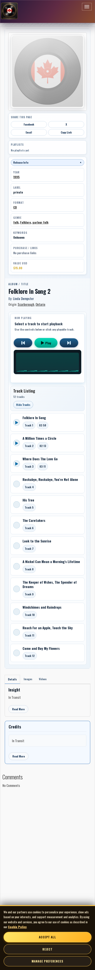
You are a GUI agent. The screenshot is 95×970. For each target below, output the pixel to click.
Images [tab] (28, 679)
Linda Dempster (23, 298)
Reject (47, 949)
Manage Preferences (47, 961)
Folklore (25, 222)
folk (16, 222)
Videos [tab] (43, 679)
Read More (18, 709)
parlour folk (40, 222)
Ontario (40, 304)
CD (15, 207)
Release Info (47, 162)
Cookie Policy (17, 926)
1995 (16, 177)
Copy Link (66, 132)
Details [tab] (12, 679)
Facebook (29, 124)
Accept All (47, 937)
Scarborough (26, 304)
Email (29, 132)
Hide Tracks (23, 405)
